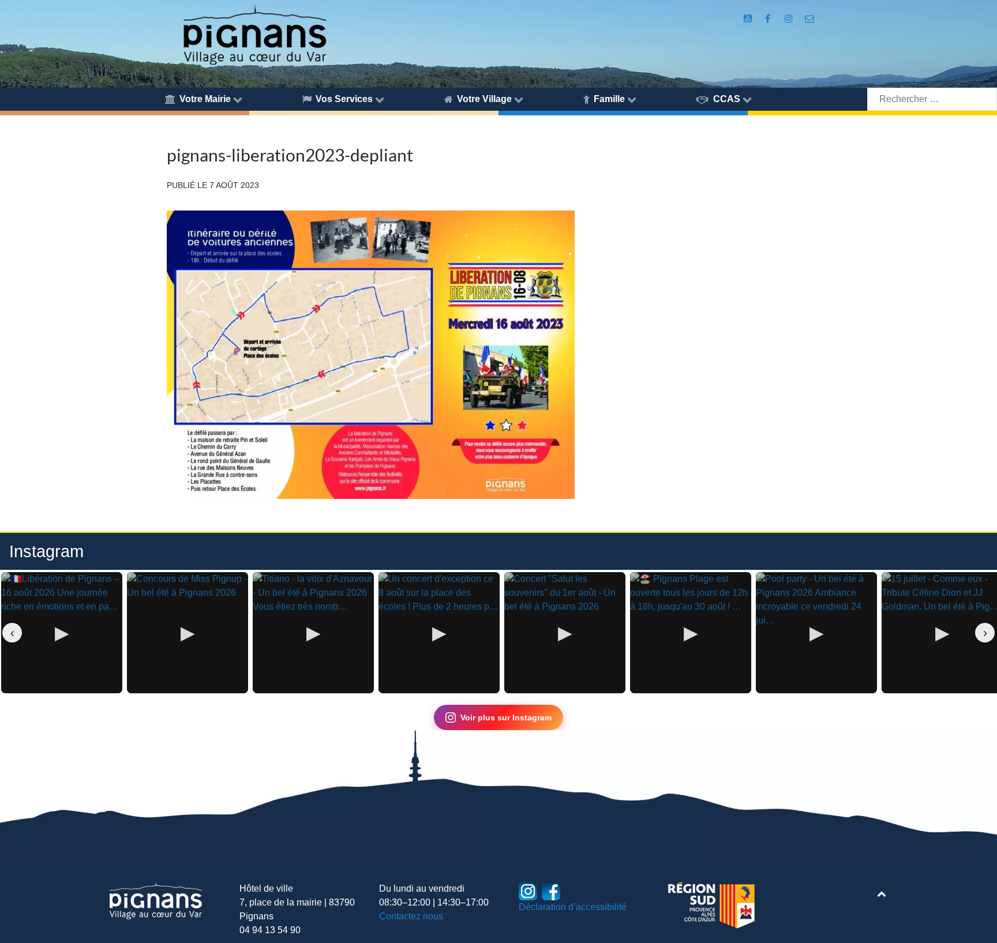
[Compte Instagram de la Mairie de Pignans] (790, 18)
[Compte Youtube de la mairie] (749, 18)
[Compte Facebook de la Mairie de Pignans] (768, 18)
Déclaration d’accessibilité (573, 907)
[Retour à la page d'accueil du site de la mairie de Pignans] (254, 34)
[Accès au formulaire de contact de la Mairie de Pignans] (809, 18)
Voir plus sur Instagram (506, 717)
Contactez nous (411, 916)
